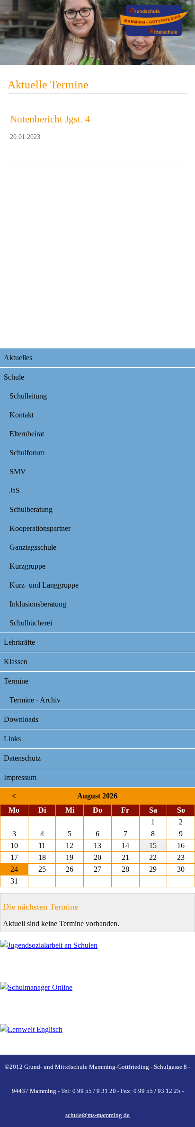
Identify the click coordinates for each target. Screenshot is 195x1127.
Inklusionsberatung (37, 604)
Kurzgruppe (27, 566)
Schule (14, 377)
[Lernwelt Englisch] (97, 1039)
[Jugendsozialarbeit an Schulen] (97, 955)
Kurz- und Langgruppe (44, 585)
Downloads (21, 719)
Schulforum (26, 453)
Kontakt (21, 415)
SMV (17, 472)
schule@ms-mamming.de (97, 1114)
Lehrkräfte (19, 642)
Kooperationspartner (40, 528)
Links (12, 739)
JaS (14, 490)
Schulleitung (28, 396)
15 (153, 845)
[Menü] (154, 20)
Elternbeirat (26, 434)
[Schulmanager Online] (97, 997)
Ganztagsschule (32, 547)
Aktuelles (18, 358)
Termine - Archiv (35, 700)
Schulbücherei (30, 623)
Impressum (20, 777)
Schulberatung (31, 509)
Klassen (15, 662)
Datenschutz (22, 758)
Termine (16, 681)
